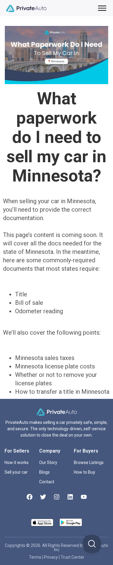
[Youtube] (84, 497)
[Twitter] (43, 497)
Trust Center (72, 557)
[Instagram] (57, 497)
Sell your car (16, 472)
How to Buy (84, 472)
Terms (35, 557)
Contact (46, 481)
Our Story (48, 462)
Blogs (44, 472)
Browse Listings (89, 462)
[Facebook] (30, 497)
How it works (17, 462)
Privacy (51, 557)
